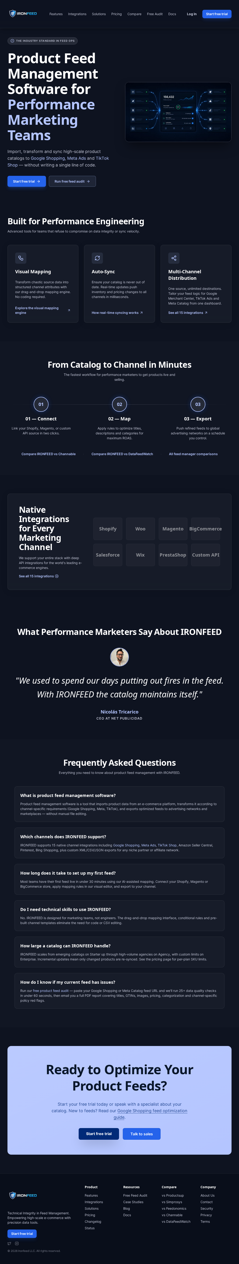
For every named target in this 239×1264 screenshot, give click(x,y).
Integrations (77, 14)
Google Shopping (48, 158)
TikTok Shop (167, 845)
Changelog (93, 1221)
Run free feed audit (69, 181)
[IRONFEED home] (24, 14)
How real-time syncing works (115, 313)
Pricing (116, 14)
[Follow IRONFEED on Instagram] (17, 1243)
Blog (126, 1208)
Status (90, 1228)
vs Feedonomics (174, 1208)
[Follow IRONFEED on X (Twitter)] (9, 1243)
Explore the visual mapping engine (37, 310)
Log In (192, 14)
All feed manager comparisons (193, 454)
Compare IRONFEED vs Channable (48, 454)
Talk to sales (141, 1134)
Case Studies (133, 1202)
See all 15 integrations (185, 313)
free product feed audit (51, 991)
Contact (206, 1202)
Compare (134, 14)
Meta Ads (76, 158)
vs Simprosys (172, 1202)
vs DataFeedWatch (176, 1221)
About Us (207, 1195)
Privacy (206, 1215)
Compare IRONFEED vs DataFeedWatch (122, 454)
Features (56, 14)
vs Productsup (173, 1195)
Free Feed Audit (135, 1195)
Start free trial (217, 14)
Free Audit (155, 14)
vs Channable (172, 1215)
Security (206, 1208)
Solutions (99, 14)
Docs (172, 14)
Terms (205, 1221)
